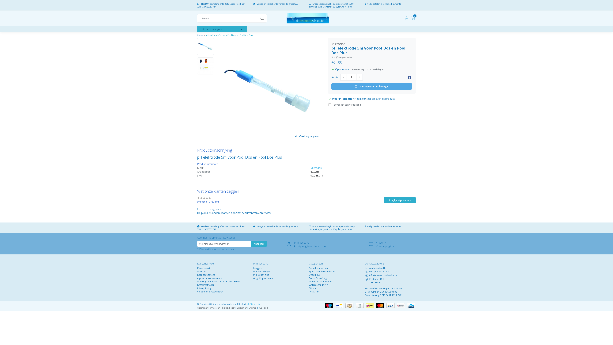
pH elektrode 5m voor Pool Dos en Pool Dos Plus (229, 35)
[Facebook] (409, 77)
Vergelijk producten (263, 278)
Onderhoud (315, 274)
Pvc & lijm (314, 291)
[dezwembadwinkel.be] (308, 18)
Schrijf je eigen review (341, 57)
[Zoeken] (262, 18)
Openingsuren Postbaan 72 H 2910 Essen (218, 281)
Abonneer (259, 243)
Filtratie (313, 288)
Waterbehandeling (318, 284)
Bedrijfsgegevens (206, 274)
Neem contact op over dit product (374, 98)
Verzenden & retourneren (210, 291)
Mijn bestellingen (261, 271)
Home (200, 35)
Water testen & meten (320, 281)
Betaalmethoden (206, 284)
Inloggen (257, 268)
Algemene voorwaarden (209, 278)
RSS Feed (263, 307)
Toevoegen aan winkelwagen (374, 86)
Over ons (202, 271)
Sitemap (253, 307)
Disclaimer (242, 307)
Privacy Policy (204, 288)
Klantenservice (204, 268)
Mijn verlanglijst (261, 274)
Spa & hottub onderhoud (322, 271)
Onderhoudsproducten (320, 268)
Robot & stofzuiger (319, 278)
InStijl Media (254, 304)
